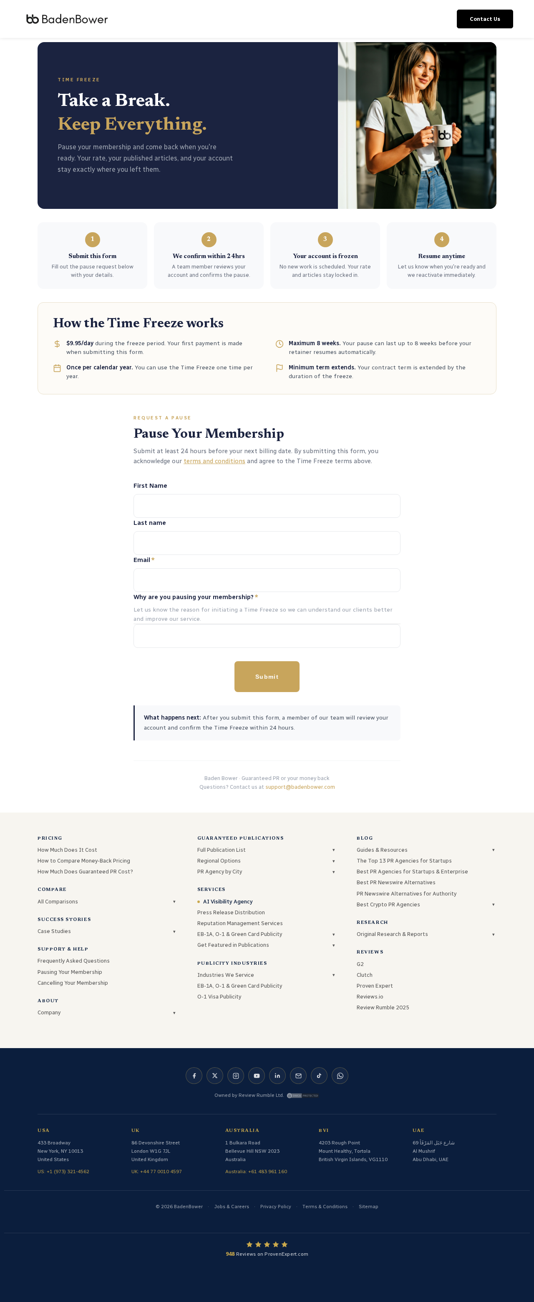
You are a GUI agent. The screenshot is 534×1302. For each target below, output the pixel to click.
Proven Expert (375, 986)
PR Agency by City (219, 871)
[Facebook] (194, 1075)
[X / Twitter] (215, 1075)
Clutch (365, 975)
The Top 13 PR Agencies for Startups (404, 861)
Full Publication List (221, 850)
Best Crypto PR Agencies (388, 904)
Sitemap (368, 1206)
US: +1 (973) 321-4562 (63, 1171)
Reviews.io (370, 996)
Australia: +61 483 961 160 (256, 1171)
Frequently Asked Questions (74, 961)
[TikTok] (319, 1075)
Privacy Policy (275, 1206)
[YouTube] (256, 1075)
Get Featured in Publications (233, 945)
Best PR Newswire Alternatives (396, 882)
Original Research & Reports (392, 934)
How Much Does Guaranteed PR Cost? (85, 871)
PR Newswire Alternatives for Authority (406, 894)
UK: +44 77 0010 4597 (156, 1171)
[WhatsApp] (340, 1075)
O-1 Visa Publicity (219, 996)
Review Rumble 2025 (383, 1007)
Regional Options (219, 861)
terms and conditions (214, 461)
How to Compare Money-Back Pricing (84, 861)
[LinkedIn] (277, 1075)
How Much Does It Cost (67, 850)
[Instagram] (235, 1075)
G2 (360, 964)
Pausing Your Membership (70, 972)
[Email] (298, 1075)
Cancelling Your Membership (73, 983)
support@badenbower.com (300, 787)
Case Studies (54, 931)
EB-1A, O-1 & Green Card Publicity (239, 934)
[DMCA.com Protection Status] (303, 1095)
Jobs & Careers (231, 1206)
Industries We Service (225, 975)
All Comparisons (58, 901)
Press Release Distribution (231, 912)
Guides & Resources (382, 850)
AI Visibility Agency (228, 901)
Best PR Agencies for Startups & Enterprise (412, 871)
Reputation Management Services (240, 923)
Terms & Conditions (325, 1206)
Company (49, 1012)
